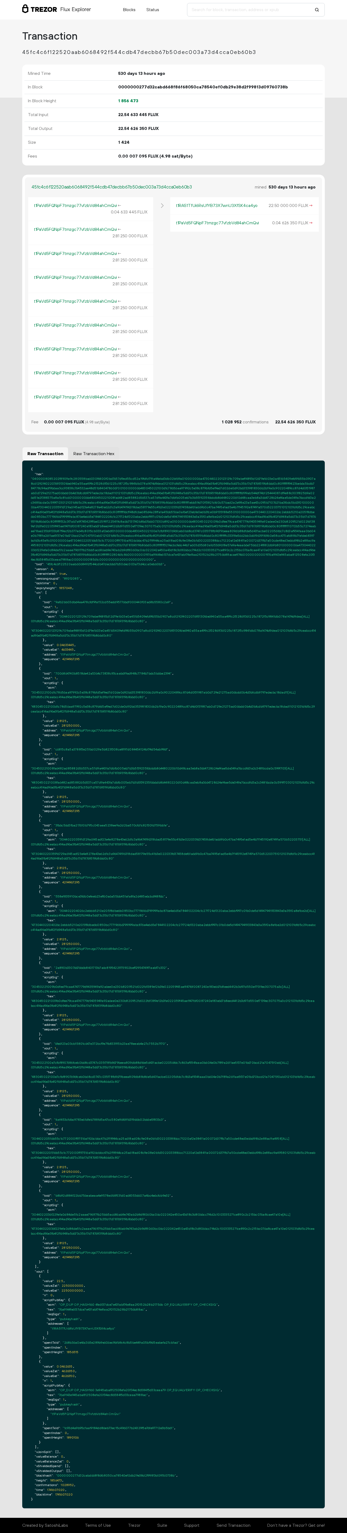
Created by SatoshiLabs (45, 1525)
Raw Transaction (45, 453)
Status (152, 9)
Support (192, 1525)
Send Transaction (233, 1525)
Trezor (134, 1525)
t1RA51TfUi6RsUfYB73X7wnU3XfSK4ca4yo (217, 205)
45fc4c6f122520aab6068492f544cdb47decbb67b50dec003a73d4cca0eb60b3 (111, 187)
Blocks (129, 9)
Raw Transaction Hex (93, 453)
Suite (162, 1525)
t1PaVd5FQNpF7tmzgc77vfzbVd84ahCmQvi (75, 205)
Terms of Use (98, 1525)
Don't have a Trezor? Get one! (296, 1525)
